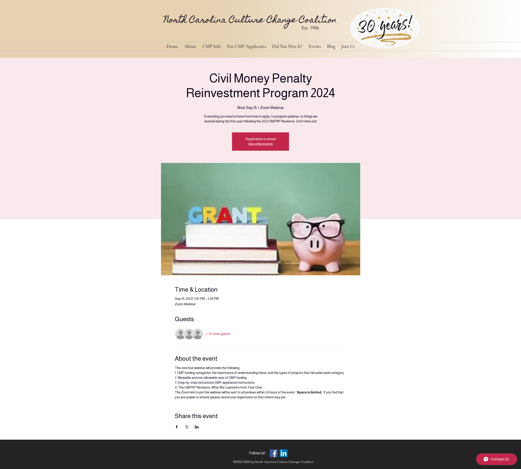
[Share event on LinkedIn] (197, 426)
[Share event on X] (187, 426)
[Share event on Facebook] (177, 426)
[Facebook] (274, 453)
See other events (260, 144)
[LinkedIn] (284, 453)
